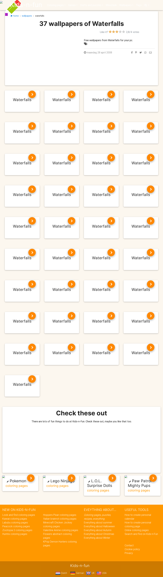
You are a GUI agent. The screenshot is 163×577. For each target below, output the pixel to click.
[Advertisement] (43, 52)
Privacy (129, 553)
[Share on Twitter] (140, 52)
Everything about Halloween (99, 526)
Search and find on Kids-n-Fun (141, 534)
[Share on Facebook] (132, 52)
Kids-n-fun (26, 5)
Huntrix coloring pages (14, 534)
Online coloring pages (137, 530)
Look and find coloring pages (18, 514)
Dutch (63, 573)
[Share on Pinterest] (136, 52)
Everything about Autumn (97, 530)
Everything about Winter (97, 537)
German (79, 573)
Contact (129, 545)
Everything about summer (98, 522)
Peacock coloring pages (16, 526)
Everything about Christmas (99, 534)
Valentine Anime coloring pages (60, 530)
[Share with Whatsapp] (145, 52)
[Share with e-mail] (150, 52)
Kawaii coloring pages (14, 518)
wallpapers (27, 15)
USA (104, 573)
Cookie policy (132, 549)
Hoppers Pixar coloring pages (59, 514)
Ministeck (111, 5)
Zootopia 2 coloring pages (17, 530)
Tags (139, 5)
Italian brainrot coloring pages (59, 518)
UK (93, 573)
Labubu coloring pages (15, 522)
